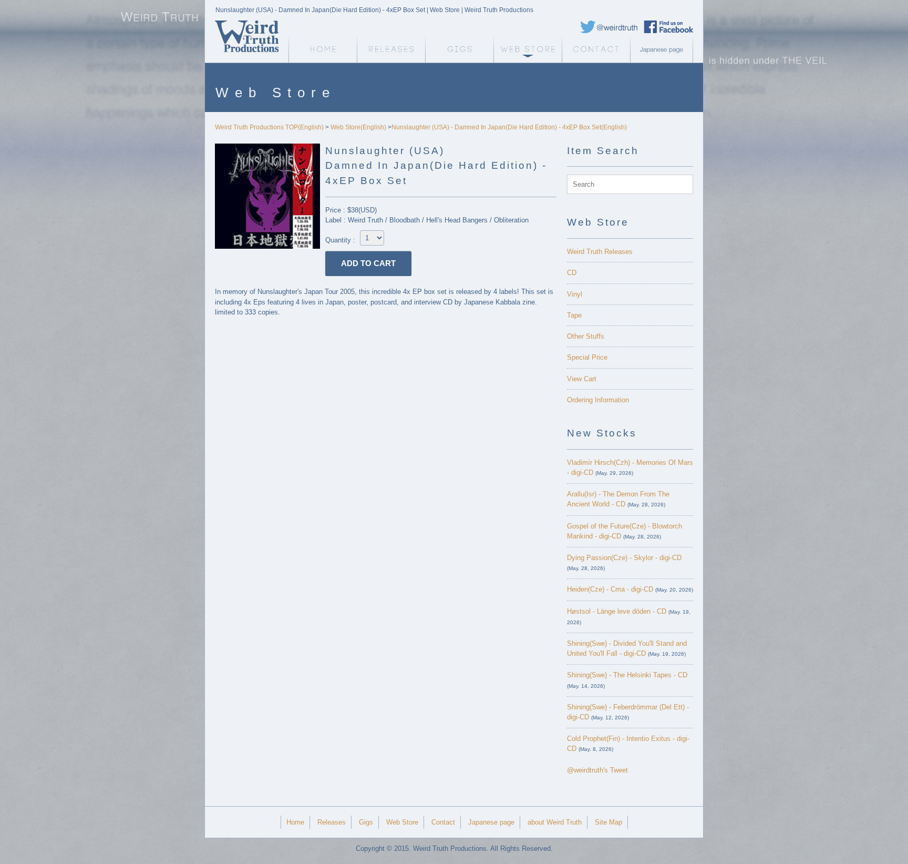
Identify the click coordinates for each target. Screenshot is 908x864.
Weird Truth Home (322, 49)
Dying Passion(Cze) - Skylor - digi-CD (624, 558)
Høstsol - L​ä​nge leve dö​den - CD (616, 611)
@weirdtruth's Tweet (597, 770)
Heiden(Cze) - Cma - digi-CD (610, 589)
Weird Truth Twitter (609, 27)
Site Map (608, 822)
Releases (391, 49)
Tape (574, 315)
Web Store (527, 49)
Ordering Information (598, 400)
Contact (596, 49)
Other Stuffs (585, 336)
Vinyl (574, 294)
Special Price (587, 357)
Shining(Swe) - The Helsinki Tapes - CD (627, 675)
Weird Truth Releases (600, 252)
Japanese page (664, 49)
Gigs (459, 49)
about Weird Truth (555, 822)
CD (571, 273)
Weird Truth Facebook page (668, 27)
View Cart (581, 379)
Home (295, 822)
